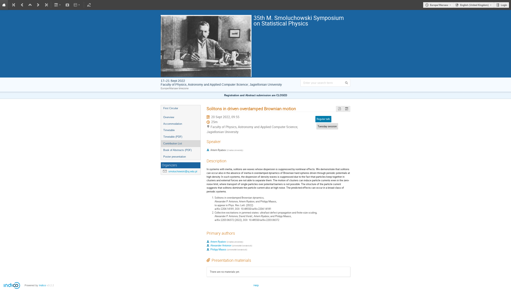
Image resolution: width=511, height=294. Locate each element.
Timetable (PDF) (172, 136)
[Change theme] (77, 5)
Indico (42, 285)
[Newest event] (46, 5)
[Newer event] (38, 5)
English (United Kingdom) (474, 5)
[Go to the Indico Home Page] (4, 5)
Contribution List (172, 143)
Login (504, 5)
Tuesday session (327, 126)
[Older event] (22, 5)
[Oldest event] (14, 5)
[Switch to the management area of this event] (89, 5)
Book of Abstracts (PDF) (177, 150)
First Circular (170, 108)
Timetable (169, 130)
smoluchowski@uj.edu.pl (182, 171)
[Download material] (67, 5)
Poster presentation (174, 156)
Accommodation (172, 123)
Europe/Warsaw (439, 5)
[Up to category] (30, 5)
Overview (168, 117)
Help (256, 285)
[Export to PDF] (339, 109)
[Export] (57, 5)
